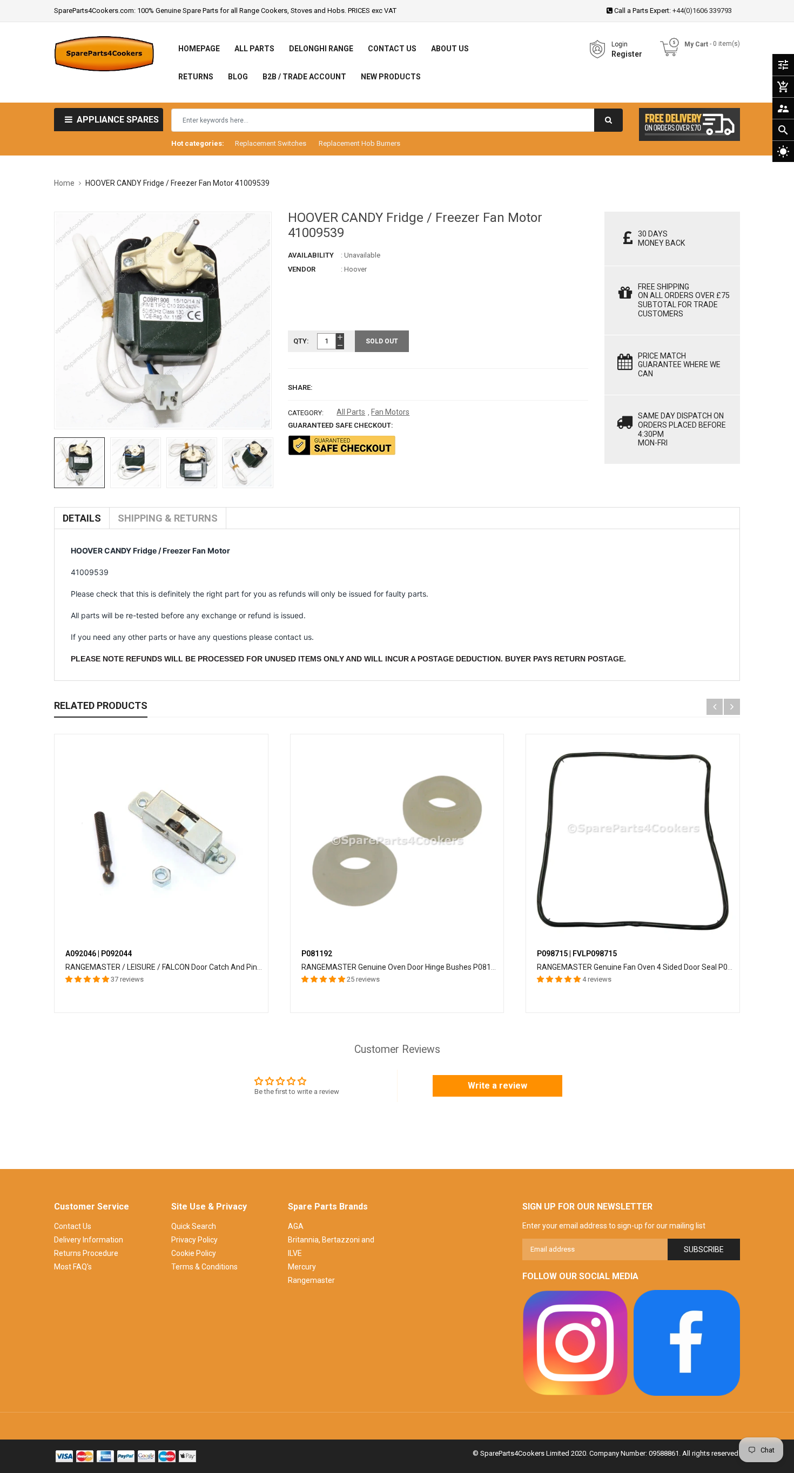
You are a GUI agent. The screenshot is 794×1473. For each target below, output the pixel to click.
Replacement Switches (270, 143)
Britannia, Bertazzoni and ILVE (331, 1246)
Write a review (497, 1085)
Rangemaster (311, 1280)
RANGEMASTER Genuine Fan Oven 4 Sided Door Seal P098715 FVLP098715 (665, 967)
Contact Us (72, 1226)
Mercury (302, 1266)
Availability (311, 255)
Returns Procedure (86, 1253)
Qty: (301, 341)
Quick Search (193, 1226)
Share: (300, 387)
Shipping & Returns (168, 518)
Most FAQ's (73, 1266)
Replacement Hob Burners (359, 143)
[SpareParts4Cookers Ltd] (575, 1343)
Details (82, 518)
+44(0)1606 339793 (702, 10)
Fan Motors (390, 412)
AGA (296, 1226)
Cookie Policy (193, 1253)
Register (626, 54)
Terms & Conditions (204, 1266)
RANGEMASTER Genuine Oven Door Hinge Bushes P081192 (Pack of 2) (422, 967)
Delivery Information (88, 1239)
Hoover (355, 269)
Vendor (301, 269)
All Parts (351, 412)
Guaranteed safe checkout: (340, 425)
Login (619, 44)
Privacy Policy (194, 1239)
